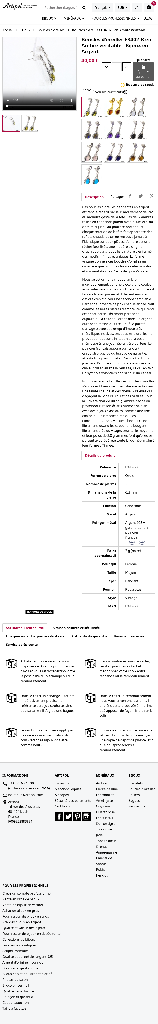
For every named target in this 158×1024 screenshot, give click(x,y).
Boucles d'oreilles (141, 789)
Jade (99, 835)
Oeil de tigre (105, 823)
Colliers (134, 794)
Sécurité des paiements (73, 800)
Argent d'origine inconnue (22, 962)
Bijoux (47, 18)
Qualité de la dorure (18, 991)
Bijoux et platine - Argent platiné (27, 974)
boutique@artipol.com (25, 794)
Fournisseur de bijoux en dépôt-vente (31, 933)
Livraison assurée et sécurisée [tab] (75, 627)
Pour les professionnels (114, 18)
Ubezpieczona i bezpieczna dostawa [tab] (35, 636)
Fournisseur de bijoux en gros (25, 916)
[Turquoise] (91, 174)
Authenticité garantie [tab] (89, 636)
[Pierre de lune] (137, 107)
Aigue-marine (106, 852)
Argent (130, 514)
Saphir (101, 864)
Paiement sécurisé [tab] (129, 636)
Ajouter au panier (143, 71)
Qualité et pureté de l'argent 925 (27, 956)
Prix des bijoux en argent (21, 922)
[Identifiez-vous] (137, 7)
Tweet (141, 196)
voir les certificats (111, 92)
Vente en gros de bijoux (20, 899)
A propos (62, 794)
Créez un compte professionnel (26, 893)
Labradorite (105, 794)
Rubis (100, 869)
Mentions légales (68, 789)
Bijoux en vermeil (15, 985)
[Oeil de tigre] (137, 152)
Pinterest (151, 196)
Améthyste (104, 800)
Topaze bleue (106, 841)
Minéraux (72, 18)
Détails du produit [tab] (100, 455)
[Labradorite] (91, 129)
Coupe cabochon (15, 1002)
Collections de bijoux (18, 939)
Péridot (102, 875)
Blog (148, 18)
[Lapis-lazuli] (114, 152)
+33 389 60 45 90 (21, 783)
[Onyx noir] (137, 129)
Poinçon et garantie (17, 997)
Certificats (63, 806)
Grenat (101, 846)
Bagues (134, 800)
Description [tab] (94, 197)
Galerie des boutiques (19, 945)
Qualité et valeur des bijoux (23, 928)
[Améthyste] (114, 129)
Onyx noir (103, 806)
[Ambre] (91, 107)
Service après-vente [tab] (22, 644)
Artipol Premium (15, 951)
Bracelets (135, 783)
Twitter (68, 816)
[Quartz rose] (91, 152)
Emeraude (104, 858)
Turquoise (104, 829)
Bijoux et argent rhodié (20, 968)
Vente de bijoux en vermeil (23, 905)
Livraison (62, 783)
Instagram (86, 816)
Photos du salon (15, 979)
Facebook (59, 816)
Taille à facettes (14, 1008)
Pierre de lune (107, 789)
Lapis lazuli (104, 818)
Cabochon (133, 505)
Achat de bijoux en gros (20, 910)
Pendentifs (136, 806)
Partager (130, 196)
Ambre (101, 783)
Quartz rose (105, 812)
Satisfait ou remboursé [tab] (25, 627)
